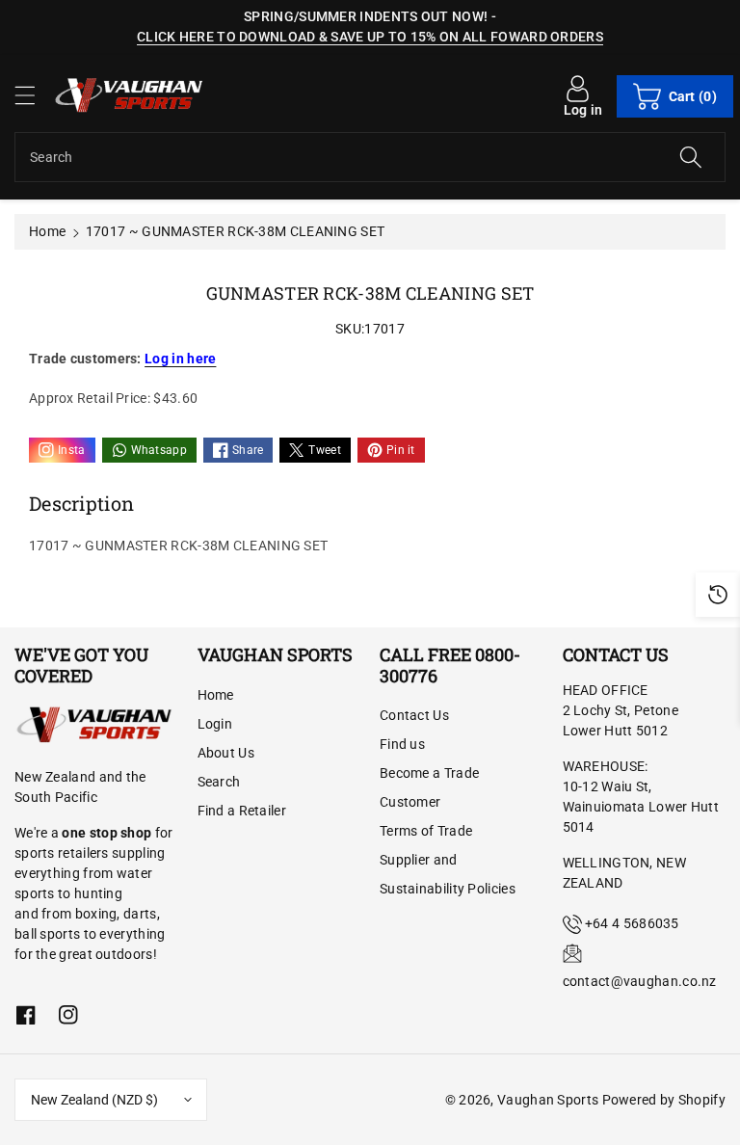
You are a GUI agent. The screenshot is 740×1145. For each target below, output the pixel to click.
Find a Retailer (242, 810)
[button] (33, 95)
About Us (226, 752)
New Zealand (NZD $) (94, 1099)
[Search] (691, 157)
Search (219, 781)
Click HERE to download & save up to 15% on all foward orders (370, 36)
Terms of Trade (426, 831)
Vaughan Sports (547, 1099)
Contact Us (414, 715)
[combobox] (370, 157)
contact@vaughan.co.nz (640, 981)
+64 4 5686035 (632, 923)
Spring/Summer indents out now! (366, 16)
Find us (402, 744)
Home (47, 231)
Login (215, 724)
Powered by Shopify (664, 1099)
